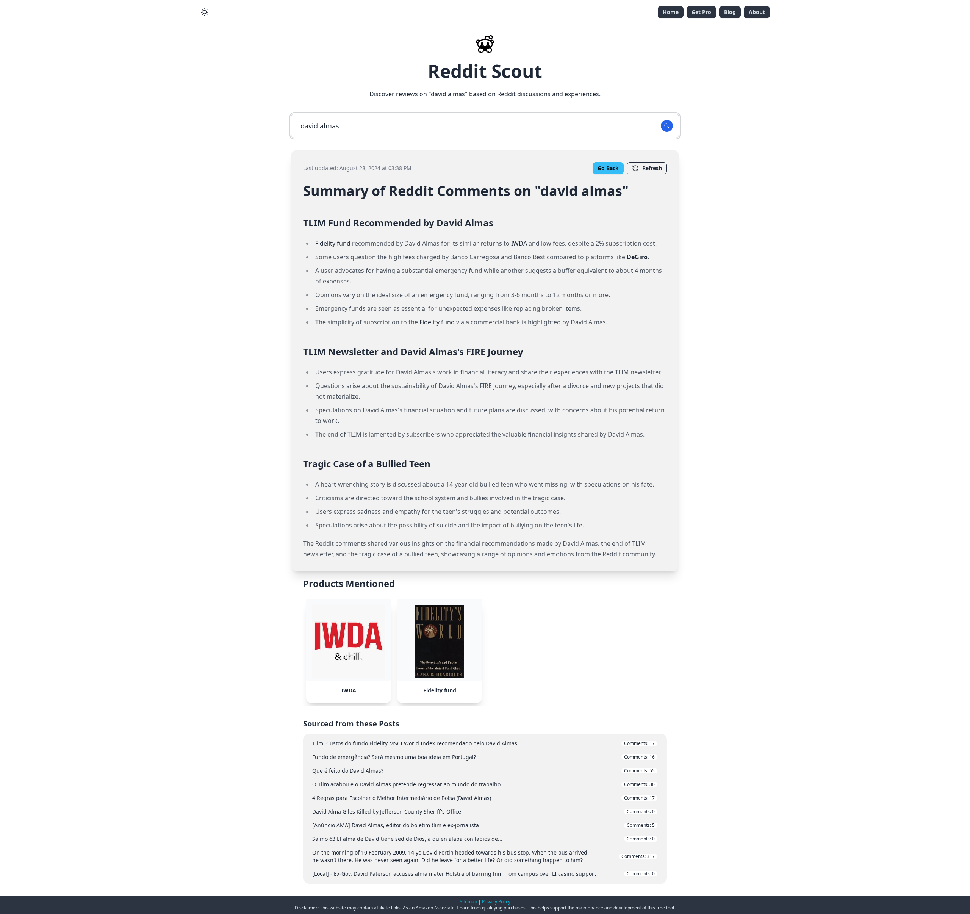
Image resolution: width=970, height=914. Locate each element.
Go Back (608, 168)
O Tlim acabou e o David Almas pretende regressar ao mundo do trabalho (483, 784)
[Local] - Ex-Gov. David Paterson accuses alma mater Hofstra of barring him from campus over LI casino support (483, 873)
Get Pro (701, 12)
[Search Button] (667, 126)
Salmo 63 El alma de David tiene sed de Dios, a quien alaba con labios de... (483, 838)
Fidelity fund (332, 243)
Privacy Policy (496, 901)
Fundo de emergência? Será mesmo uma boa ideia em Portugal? (483, 757)
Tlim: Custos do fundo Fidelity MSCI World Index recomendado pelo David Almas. (483, 743)
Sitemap (468, 901)
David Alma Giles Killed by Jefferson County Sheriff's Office (483, 811)
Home (671, 12)
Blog (730, 12)
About (757, 12)
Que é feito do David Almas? (483, 770)
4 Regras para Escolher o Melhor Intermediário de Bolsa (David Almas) (483, 797)
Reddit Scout (485, 71)
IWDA (519, 243)
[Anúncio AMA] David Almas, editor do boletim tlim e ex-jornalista (483, 825)
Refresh (652, 168)
